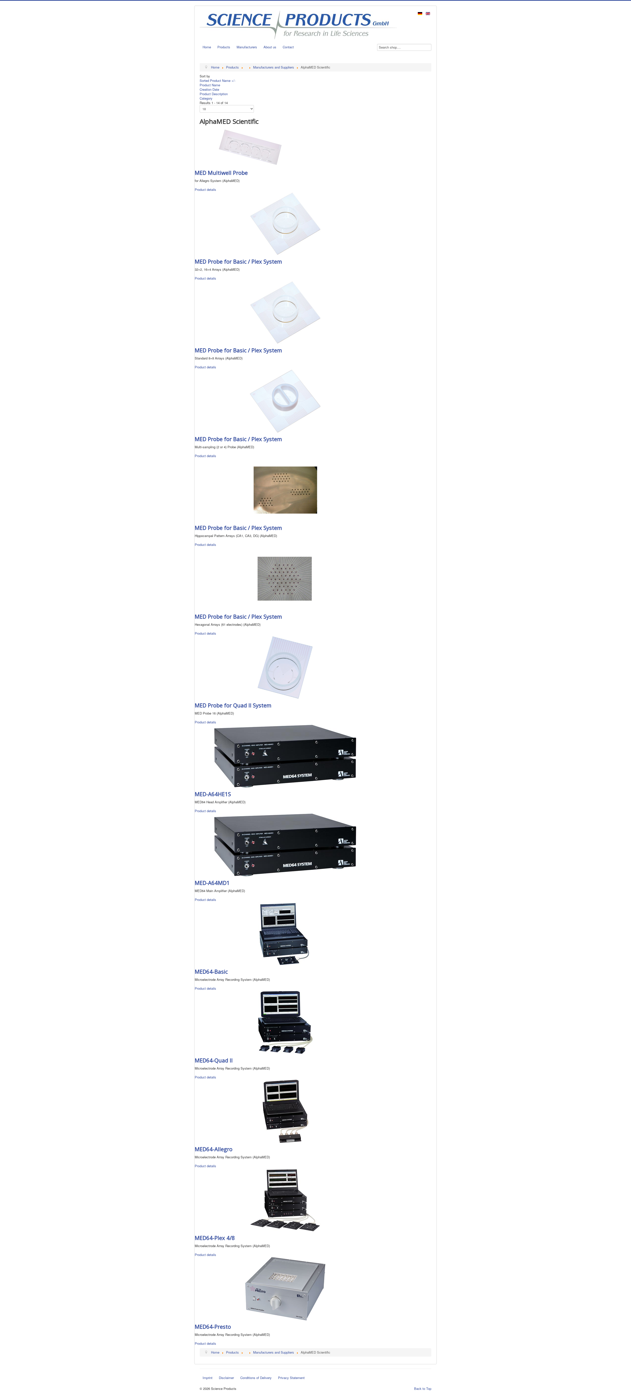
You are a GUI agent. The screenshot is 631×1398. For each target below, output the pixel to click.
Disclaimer (226, 1377)
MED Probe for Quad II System (233, 705)
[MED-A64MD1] (285, 844)
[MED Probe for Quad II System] (285, 666)
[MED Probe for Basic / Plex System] (285, 223)
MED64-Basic (211, 971)
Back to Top (422, 1388)
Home (207, 47)
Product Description (214, 93)
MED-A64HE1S (213, 794)
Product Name (210, 85)
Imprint (207, 1377)
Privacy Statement (291, 1377)
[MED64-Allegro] (285, 1110)
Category (206, 98)
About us (269, 47)
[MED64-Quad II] (285, 1022)
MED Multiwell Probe (221, 172)
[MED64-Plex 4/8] (285, 1199)
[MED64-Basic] (285, 933)
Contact (288, 47)
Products (223, 47)
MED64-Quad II (214, 1060)
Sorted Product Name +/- (217, 80)
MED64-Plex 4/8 (215, 1237)
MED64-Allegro (213, 1149)
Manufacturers (247, 47)
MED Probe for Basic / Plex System (238, 261)
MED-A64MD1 (212, 882)
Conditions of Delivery (256, 1377)
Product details (205, 189)
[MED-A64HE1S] (285, 755)
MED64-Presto (213, 1326)
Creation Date (209, 89)
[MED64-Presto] (285, 1288)
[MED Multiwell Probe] (250, 146)
